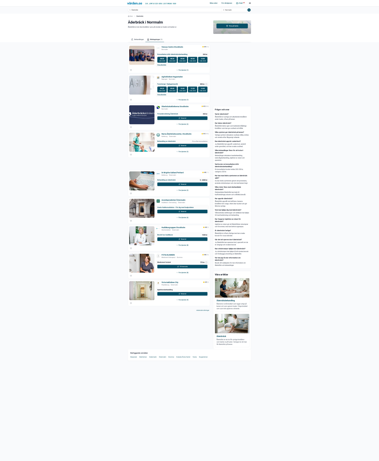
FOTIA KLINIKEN (168, 255)
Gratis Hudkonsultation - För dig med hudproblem (175, 207)
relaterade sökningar (202, 310)
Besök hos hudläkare (165, 235)
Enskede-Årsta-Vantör (183, 357)
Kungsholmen (203, 357)
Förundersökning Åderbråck (167, 114)
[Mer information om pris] (206, 84)
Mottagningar (156, 39)
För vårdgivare (226, 3)
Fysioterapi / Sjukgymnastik (167, 84)
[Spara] (131, 70)
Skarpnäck (133, 357)
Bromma (179, 257)
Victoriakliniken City (170, 282)
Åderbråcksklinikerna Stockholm (175, 106)
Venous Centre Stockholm (172, 47)
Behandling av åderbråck (166, 141)
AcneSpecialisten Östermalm (173, 200)
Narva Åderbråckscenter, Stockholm (176, 134)
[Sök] (249, 10)
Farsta (195, 357)
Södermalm (153, 357)
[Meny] (250, 3)
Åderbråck (221, 336)
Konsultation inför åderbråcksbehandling (172, 54)
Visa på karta (233, 26)
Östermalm (172, 136)
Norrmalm (165, 49)
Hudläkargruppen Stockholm (173, 227)
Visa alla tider (161, 65)
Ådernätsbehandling (226, 300)
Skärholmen (143, 357)
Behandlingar (139, 39)
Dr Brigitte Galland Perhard (173, 173)
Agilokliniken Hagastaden (172, 77)
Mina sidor (214, 3)
